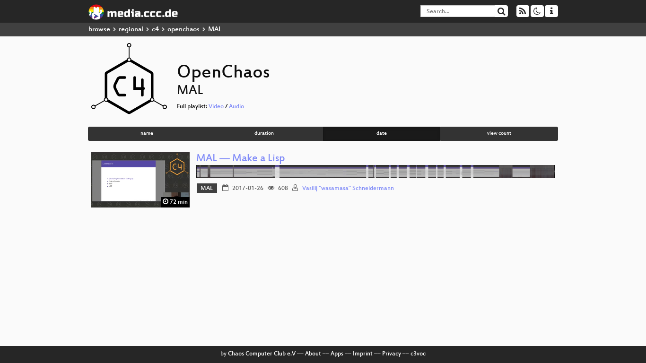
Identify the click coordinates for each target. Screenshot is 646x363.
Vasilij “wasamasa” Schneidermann (348, 188)
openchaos (183, 30)
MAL (207, 188)
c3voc (418, 354)
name (146, 133)
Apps (337, 354)
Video (216, 107)
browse (99, 30)
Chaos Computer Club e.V (262, 354)
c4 (155, 30)
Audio (236, 107)
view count (499, 133)
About (313, 354)
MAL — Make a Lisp (240, 159)
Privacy (391, 354)
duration (264, 133)
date (381, 133)
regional (131, 30)
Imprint (363, 354)
